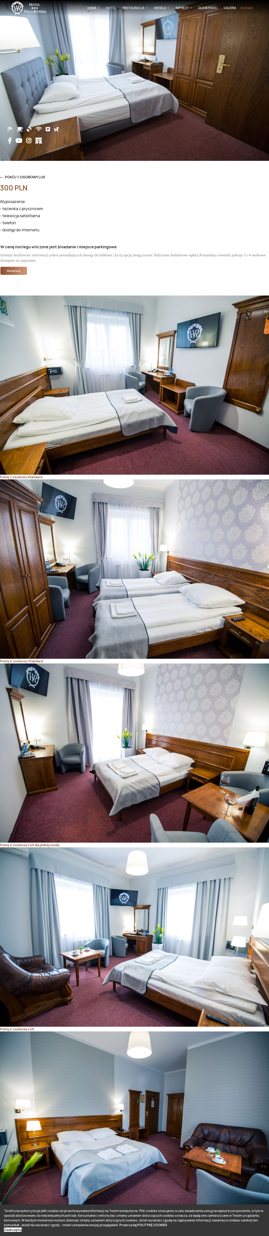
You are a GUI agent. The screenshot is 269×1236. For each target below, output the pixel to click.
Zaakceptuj (13, 1230)
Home (91, 8)
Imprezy (182, 8)
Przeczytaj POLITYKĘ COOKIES (143, 1225)
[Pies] (56, 129)
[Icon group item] (12, 140)
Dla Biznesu (207, 8)
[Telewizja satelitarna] (31, 129)
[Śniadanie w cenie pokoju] (22, 129)
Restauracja (133, 8)
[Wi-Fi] (41, 129)
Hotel (111, 8)
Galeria (230, 8)
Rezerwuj (13, 271)
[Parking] (50, 129)
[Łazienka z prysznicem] (12, 128)
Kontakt (247, 8)
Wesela (160, 8)
